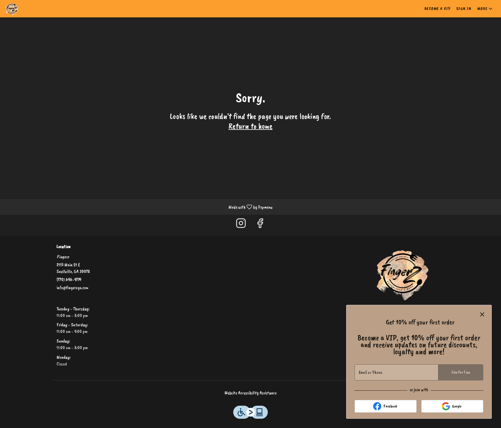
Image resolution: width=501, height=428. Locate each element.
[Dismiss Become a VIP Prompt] (482, 314)
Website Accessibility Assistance (251, 393)
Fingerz (402, 273)
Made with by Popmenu (138, 207)
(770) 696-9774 (69, 280)
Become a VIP (437, 8)
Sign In (463, 8)
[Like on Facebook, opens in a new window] (260, 225)
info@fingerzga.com (72, 288)
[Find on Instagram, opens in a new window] (241, 225)
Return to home (250, 126)
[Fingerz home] (31, 8)
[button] (485, 8)
